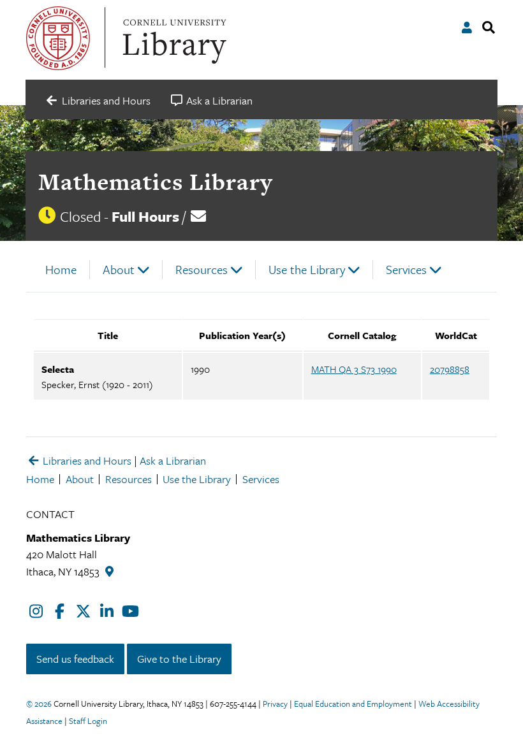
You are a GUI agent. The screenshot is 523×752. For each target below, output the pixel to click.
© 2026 (39, 703)
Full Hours (145, 216)
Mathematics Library (155, 182)
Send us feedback (75, 659)
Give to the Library (179, 659)
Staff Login (88, 720)
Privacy (275, 703)
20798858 (449, 369)
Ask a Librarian (173, 460)
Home (61, 269)
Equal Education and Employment (353, 703)
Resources (201, 269)
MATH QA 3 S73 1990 (354, 369)
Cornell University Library (173, 38)
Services (406, 269)
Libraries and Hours (85, 460)
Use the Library (307, 269)
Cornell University (58, 38)
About (119, 269)
